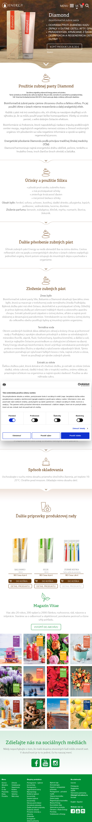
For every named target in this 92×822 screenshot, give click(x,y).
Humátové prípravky (34, 805)
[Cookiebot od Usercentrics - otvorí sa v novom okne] (79, 384)
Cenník (73, 783)
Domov (4, 783)
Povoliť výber (46, 436)
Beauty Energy (55, 803)
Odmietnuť (17, 436)
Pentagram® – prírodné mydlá (58, 792)
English (73, 802)
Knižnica (15, 792)
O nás (4, 789)
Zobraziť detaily (79, 428)
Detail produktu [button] (20, 586)
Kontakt (73, 797)
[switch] (35, 420)
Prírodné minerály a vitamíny (34, 813)
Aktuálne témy (5, 786)
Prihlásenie (75, 786)
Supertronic (16, 787)
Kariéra (14, 789)
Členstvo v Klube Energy (58, 809)
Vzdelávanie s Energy (57, 814)
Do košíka (21, 581)
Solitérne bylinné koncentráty (33, 795)
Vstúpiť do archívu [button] (46, 627)
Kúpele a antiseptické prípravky (57, 788)
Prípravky (5, 792)
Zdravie (14, 783)
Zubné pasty (54, 798)
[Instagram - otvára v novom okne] (83, 811)
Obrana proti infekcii (34, 803)
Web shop (15, 796)
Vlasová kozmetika (56, 796)
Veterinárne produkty (57, 807)
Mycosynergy (31, 792)
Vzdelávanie (16, 785)
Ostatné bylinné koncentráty (32, 799)
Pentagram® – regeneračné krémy (34, 788)
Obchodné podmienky (78, 793)
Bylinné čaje (54, 782)
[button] (64, 6)
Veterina (14, 794)
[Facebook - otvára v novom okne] (73, 811)
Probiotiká (30, 816)
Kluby (4, 794)
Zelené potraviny (33, 821)
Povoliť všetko (75, 436)
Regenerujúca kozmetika (59, 800)
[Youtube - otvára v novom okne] (78, 811)
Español (79, 802)
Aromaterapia (55, 785)
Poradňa (5, 796)
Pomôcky (53, 812)
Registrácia (75, 788)
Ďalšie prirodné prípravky (36, 807)
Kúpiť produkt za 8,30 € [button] (64, 46)
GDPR (73, 790)
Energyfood (31, 818)
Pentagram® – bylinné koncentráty (35, 784)
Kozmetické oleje (56, 805)
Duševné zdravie (33, 809)
